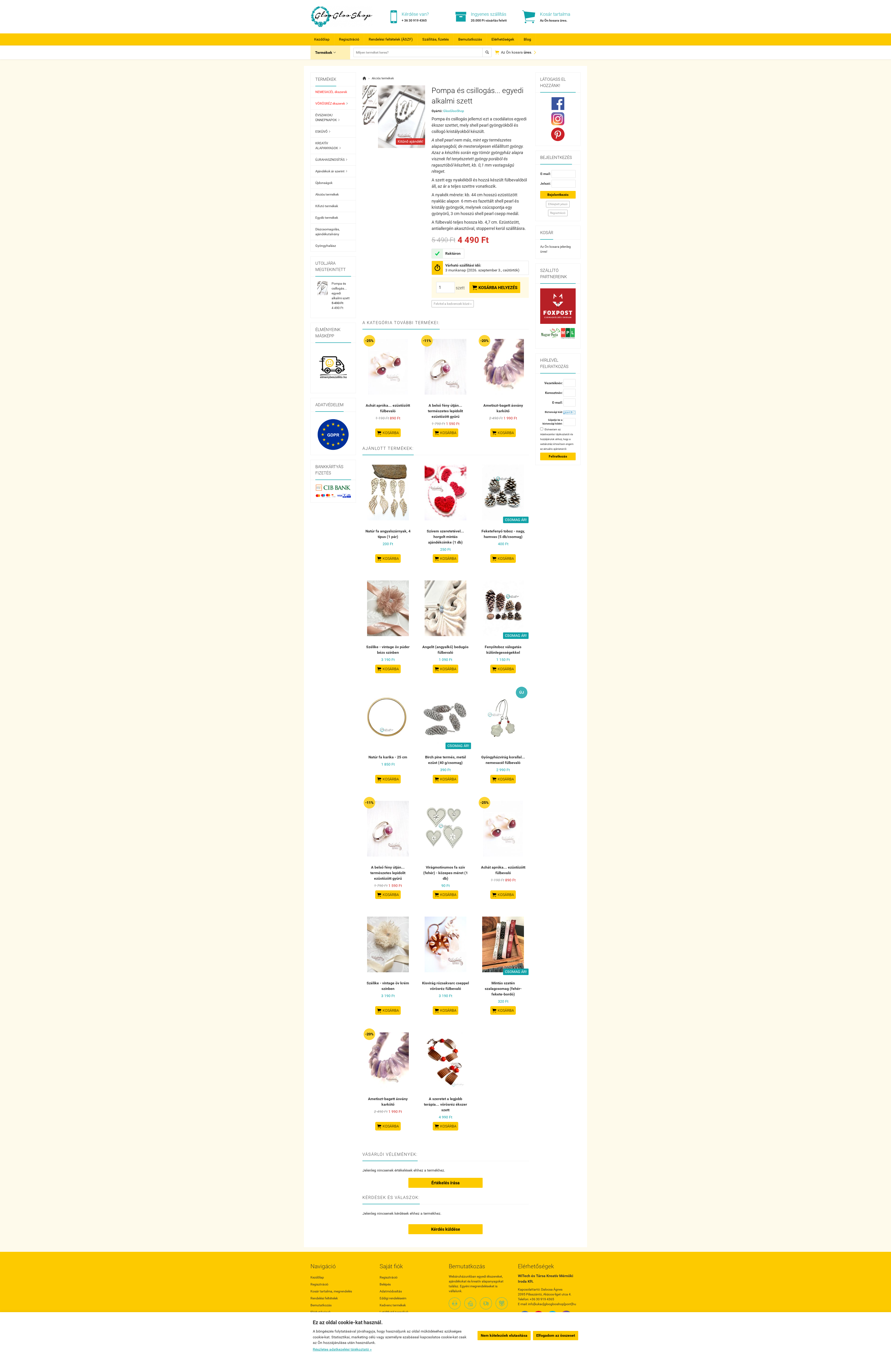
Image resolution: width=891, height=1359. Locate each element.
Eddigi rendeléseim (393, 1298)
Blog (527, 39)
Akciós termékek (327, 194)
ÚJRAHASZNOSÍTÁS (331, 159)
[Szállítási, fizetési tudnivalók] (558, 306)
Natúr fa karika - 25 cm (387, 757)
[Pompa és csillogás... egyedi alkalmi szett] (369, 94)
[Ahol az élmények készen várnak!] (333, 368)
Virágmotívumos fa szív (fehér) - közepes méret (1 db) (445, 873)
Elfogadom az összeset (555, 1335)
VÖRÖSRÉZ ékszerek (331, 103)
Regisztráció (349, 39)
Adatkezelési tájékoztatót (555, 434)
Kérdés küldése (445, 1229)
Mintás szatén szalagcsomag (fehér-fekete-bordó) (503, 988)
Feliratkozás (558, 456)
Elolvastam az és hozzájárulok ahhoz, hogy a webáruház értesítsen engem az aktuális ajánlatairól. (557, 439)
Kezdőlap (321, 39)
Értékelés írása (445, 1182)
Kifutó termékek (326, 206)
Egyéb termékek (326, 217)
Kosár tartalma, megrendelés (331, 1291)
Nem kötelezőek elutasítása (504, 1335)
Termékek (325, 52)
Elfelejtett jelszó (558, 204)
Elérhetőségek (502, 39)
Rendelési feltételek (324, 1298)
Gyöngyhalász (325, 246)
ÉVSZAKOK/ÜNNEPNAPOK (327, 117)
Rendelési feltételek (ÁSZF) (391, 39)
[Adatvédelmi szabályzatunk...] (333, 434)
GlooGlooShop (453, 111)
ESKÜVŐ (322, 131)
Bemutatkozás (470, 39)
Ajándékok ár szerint (331, 171)
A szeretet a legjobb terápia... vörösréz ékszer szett (445, 1104)
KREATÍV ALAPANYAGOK (328, 145)
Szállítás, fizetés (435, 39)
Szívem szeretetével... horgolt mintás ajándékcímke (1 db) (445, 536)
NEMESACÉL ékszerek (331, 92)
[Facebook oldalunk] (558, 103)
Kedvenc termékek (393, 1305)
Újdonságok (324, 183)
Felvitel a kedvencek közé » (453, 304)
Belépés (385, 1284)
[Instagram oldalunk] (558, 118)
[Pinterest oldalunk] (558, 134)
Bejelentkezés (557, 194)
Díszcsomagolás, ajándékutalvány (327, 231)
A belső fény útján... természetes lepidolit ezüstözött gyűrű (445, 411)
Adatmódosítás (391, 1291)
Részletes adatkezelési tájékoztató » (342, 1349)
